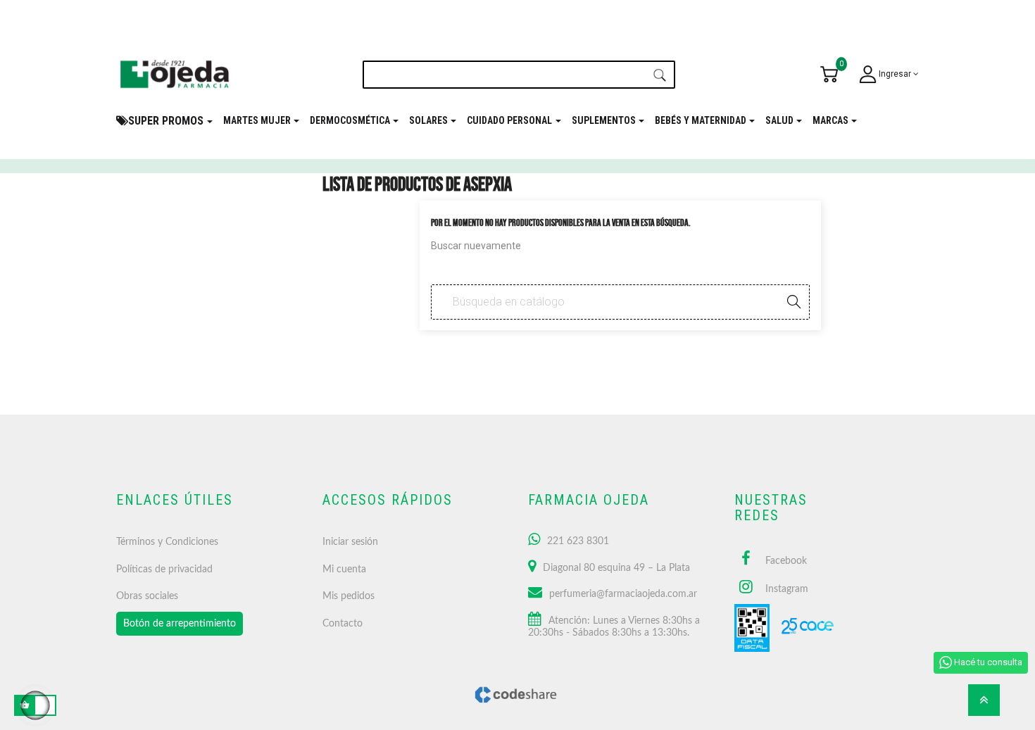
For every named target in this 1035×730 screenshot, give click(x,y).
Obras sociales (147, 596)
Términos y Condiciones (167, 542)
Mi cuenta (344, 569)
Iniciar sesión (350, 542)
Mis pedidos (348, 596)
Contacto (342, 624)
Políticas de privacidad (164, 569)
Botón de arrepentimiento (179, 624)
